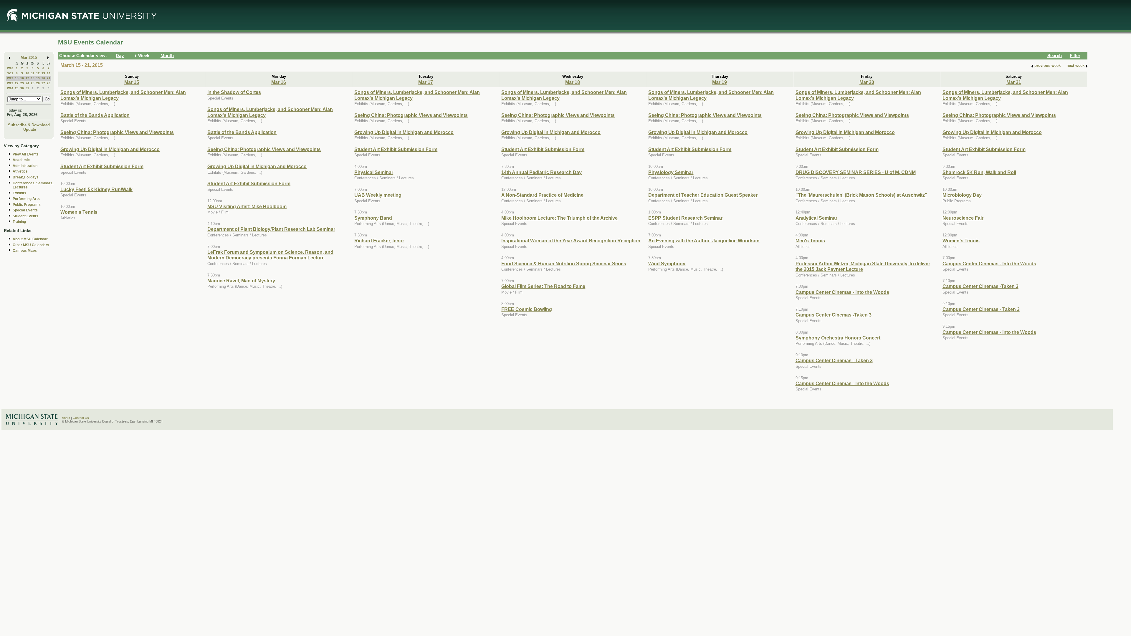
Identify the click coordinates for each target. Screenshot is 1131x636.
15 (17, 78)
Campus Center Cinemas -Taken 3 (834, 314)
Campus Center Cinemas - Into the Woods (842, 292)
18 (32, 78)
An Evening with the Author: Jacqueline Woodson (704, 240)
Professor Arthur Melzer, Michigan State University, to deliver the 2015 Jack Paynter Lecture (863, 266)
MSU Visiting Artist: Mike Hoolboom (247, 206)
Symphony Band (373, 218)
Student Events (25, 216)
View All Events (26, 154)
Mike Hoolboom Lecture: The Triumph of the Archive (559, 218)
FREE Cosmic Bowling (526, 309)
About (66, 418)
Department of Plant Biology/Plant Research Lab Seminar (271, 229)
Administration (25, 166)
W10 (10, 68)
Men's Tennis (810, 240)
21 (48, 78)
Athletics (20, 171)
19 (38, 78)
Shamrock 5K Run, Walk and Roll (979, 172)
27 (43, 83)
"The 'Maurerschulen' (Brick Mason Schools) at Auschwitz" (861, 195)
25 (32, 83)
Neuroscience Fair (963, 218)
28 (48, 83)
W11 (10, 73)
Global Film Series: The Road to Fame (543, 286)
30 (22, 88)
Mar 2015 (29, 57)
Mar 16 (278, 82)
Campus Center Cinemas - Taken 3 (834, 360)
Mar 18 (572, 82)
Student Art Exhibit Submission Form (101, 166)
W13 (10, 83)
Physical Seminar (373, 172)
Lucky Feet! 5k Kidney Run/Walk (96, 189)
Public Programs (27, 205)
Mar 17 (425, 82)
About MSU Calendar (30, 239)
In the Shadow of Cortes (234, 92)
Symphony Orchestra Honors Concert (838, 337)
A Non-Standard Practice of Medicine (542, 195)
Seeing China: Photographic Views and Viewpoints (117, 132)
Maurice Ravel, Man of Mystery (241, 280)
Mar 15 (131, 82)
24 (27, 83)
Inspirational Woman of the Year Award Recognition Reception (570, 240)
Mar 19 (719, 82)
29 (17, 88)
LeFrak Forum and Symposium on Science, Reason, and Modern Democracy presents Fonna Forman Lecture (270, 254)
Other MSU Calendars (31, 245)
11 (32, 73)
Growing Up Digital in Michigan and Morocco (110, 149)
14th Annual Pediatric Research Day (541, 172)
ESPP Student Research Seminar (685, 218)
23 (22, 83)
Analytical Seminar (816, 218)
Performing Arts (26, 199)
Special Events (25, 210)
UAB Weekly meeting (377, 195)
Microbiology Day (962, 195)
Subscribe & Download (29, 125)
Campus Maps (25, 251)
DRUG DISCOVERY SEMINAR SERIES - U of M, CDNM (856, 172)
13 (43, 73)
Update (29, 129)
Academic (21, 160)
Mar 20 (866, 82)
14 (48, 73)
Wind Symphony (666, 263)
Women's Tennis (78, 212)
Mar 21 (1013, 82)
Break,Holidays (26, 177)
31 (27, 88)
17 (27, 78)
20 (43, 78)
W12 (10, 78)
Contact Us (81, 418)
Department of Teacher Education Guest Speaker (703, 195)
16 (22, 78)
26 (38, 83)
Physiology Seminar (670, 172)
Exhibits (19, 193)
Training (19, 222)
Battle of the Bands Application (95, 115)
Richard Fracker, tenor (379, 240)
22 (17, 83)
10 (27, 73)
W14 (10, 88)
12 (38, 73)
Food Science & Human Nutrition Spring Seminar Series (563, 263)
